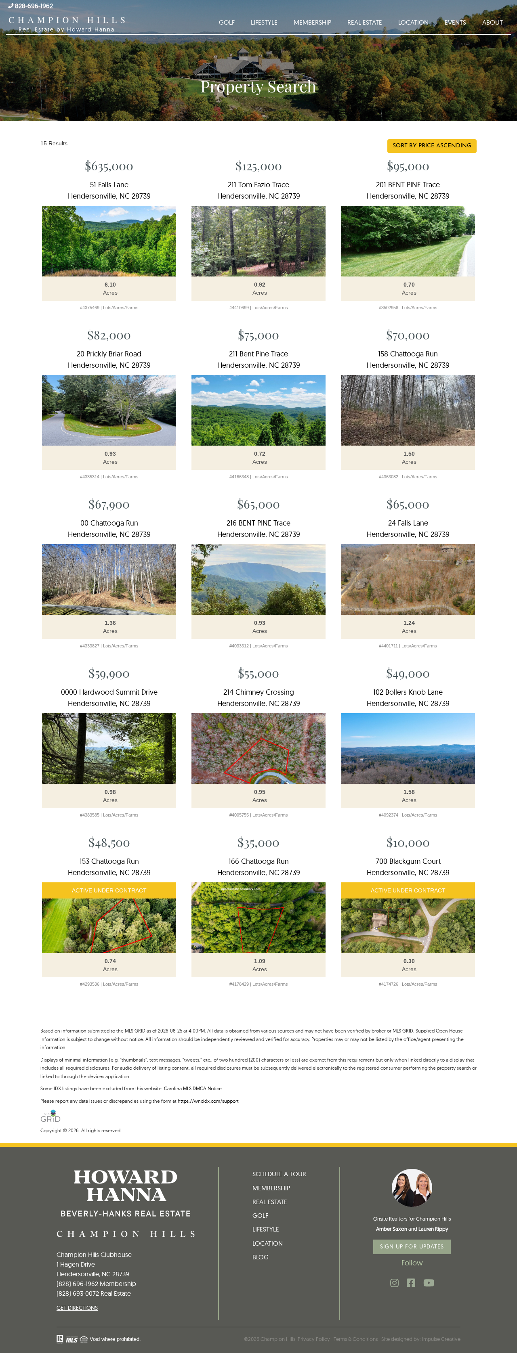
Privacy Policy (314, 1339)
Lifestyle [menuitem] (264, 22)
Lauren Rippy (433, 1228)
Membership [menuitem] (312, 22)
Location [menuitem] (413, 22)
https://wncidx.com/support (208, 1101)
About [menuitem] (492, 22)
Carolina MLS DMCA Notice (193, 1088)
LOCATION (267, 1243)
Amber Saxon (391, 1228)
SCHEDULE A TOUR (279, 1174)
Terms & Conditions (356, 1339)
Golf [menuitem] (227, 22)
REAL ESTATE (269, 1202)
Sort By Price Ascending (432, 146)
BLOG (260, 1257)
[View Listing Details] (109, 241)
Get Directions (77, 1307)
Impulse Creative (441, 1339)
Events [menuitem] (455, 22)
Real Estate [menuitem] (364, 22)
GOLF (260, 1215)
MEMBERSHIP (271, 1188)
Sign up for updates (412, 1246)
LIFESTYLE (265, 1229)
